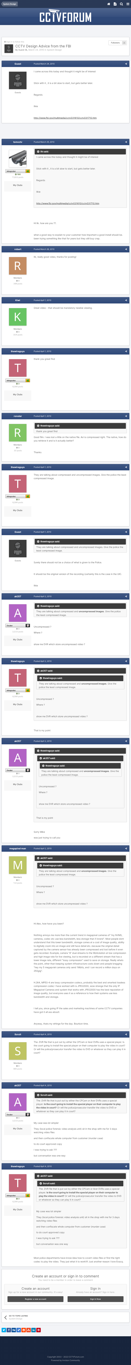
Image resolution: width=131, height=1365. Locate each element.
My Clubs (17, 185)
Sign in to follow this (15, 42)
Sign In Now (95, 1299)
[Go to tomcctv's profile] (18, 158)
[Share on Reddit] (23, 1330)
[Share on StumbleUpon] (28, 1330)
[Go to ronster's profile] (18, 432)
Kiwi (17, 300)
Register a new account (35, 1299)
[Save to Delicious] (18, 1330)
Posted (44, 64)
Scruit (18, 1034)
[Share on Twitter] (4, 1330)
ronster (18, 416)
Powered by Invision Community (65, 1360)
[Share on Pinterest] (38, 1330)
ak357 (17, 596)
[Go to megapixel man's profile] (18, 865)
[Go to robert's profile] (18, 266)
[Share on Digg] (14, 1330)
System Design (54, 50)
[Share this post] (126, 64)
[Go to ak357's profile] (18, 613)
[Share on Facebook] (9, 1330)
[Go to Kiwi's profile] (18, 317)
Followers (115, 42)
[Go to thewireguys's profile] (18, 368)
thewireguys (18, 351)
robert (17, 249)
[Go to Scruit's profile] (18, 1051)
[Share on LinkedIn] (33, 1330)
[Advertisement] (65, 31)
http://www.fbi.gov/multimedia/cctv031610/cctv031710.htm (65, 117)
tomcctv (17, 142)
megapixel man (17, 848)
